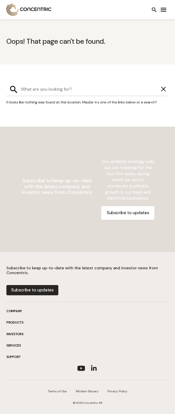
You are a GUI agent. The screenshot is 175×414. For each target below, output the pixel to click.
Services (13, 345)
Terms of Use (57, 391)
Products (14, 322)
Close (164, 89)
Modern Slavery (87, 391)
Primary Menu (164, 10)
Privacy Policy (117, 391)
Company (14, 311)
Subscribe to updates (128, 213)
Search (154, 10)
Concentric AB (28, 10)
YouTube (81, 367)
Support (13, 357)
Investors (14, 334)
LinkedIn (93, 367)
